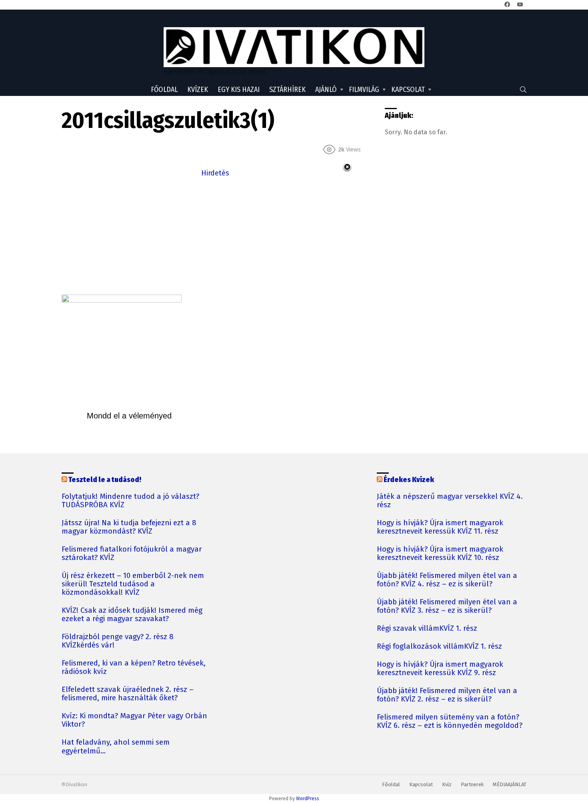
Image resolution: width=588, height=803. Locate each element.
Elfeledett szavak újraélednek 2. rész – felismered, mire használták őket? (128, 693)
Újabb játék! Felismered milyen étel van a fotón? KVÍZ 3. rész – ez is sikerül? (447, 606)
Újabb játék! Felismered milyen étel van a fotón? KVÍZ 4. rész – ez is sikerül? (447, 580)
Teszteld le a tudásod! (104, 479)
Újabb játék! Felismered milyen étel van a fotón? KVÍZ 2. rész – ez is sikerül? (447, 695)
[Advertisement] (215, 235)
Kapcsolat (408, 89)
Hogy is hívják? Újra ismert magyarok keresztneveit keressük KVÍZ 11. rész (440, 527)
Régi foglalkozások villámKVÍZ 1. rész (439, 646)
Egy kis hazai (239, 89)
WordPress (307, 798)
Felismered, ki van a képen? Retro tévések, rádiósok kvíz (134, 667)
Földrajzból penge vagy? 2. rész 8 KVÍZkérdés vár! (118, 641)
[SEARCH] (523, 89)
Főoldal (164, 89)
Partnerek (472, 784)
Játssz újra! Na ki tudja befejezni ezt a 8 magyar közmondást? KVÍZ (129, 527)
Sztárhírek (287, 89)
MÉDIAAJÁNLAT (509, 784)
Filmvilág (364, 89)
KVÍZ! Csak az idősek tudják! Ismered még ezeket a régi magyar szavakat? (132, 614)
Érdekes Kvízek (409, 479)
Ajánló (326, 89)
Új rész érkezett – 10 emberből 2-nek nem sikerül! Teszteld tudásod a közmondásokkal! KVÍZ (133, 584)
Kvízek (197, 89)
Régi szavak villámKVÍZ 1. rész (427, 628)
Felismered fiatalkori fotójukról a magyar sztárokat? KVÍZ (132, 553)
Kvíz (447, 784)
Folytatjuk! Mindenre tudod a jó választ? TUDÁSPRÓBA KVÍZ (130, 500)
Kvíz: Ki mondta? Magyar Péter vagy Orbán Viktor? (134, 720)
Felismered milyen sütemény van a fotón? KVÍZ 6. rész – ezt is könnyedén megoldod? (449, 721)
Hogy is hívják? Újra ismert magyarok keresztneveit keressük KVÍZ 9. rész (440, 668)
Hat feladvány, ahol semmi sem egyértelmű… (116, 746)
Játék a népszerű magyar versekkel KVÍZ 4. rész (450, 500)
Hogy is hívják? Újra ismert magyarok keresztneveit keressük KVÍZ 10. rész (440, 553)
